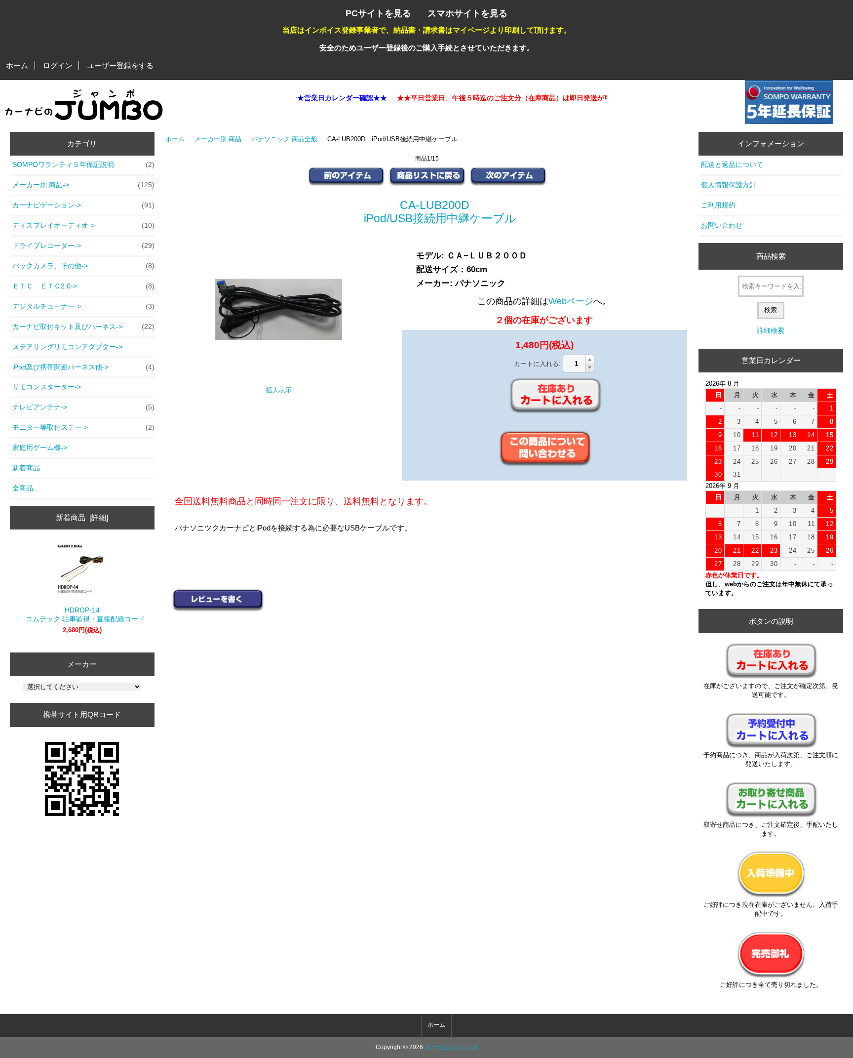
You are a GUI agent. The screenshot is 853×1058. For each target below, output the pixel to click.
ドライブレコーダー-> (83, 245)
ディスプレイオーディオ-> (83, 225)
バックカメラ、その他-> (83, 266)
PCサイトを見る (378, 13)
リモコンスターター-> (46, 387)
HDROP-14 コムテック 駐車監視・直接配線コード (82, 614)
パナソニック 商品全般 (284, 139)
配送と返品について (732, 164)
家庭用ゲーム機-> (39, 447)
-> (83, 185)
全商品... (25, 488)
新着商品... (29, 468)
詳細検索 (770, 330)
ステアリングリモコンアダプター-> (67, 347)
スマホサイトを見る (467, 13)
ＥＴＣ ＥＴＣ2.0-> (83, 286)
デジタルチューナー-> (83, 306)
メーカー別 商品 (217, 139)
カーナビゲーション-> (83, 205)
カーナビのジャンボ (451, 1047)
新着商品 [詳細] (82, 517)
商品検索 (771, 256)
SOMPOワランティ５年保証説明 (83, 164)
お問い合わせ (721, 225)
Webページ (570, 301)
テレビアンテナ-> (83, 407)
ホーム (17, 65)
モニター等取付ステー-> (83, 427)
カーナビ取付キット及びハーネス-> (83, 326)
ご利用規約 (718, 205)
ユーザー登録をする (120, 65)
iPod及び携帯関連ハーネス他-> (83, 367)
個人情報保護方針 (728, 185)
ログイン (58, 65)
